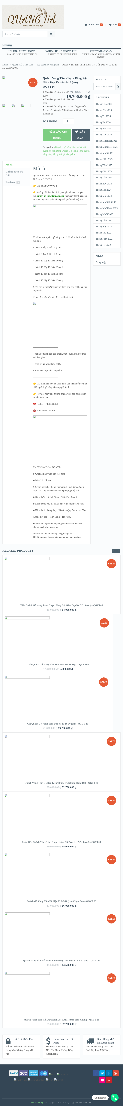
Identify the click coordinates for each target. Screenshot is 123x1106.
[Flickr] (102, 1080)
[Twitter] (102, 1073)
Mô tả (9, 164)
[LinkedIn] (109, 1073)
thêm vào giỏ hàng (57, 134)
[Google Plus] (116, 1073)
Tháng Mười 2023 (104, 214)
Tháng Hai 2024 (103, 189)
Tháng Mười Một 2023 (107, 208)
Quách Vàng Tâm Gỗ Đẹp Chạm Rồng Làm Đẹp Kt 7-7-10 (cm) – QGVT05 (61, 960)
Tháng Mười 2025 (104, 153)
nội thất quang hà (38, 1102)
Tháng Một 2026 (104, 134)
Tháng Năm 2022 (104, 239)
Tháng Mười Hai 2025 (106, 140)
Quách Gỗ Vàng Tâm (22, 64)
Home (5, 64)
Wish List (93, 25)
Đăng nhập (101, 262)
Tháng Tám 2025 (104, 165)
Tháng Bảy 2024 (104, 183)
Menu (6, 45)
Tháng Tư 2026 (103, 116)
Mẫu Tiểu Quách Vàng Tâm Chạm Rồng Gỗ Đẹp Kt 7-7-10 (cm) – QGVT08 (61, 842)
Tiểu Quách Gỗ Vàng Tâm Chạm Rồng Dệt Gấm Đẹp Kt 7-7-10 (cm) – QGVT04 (61, 605)
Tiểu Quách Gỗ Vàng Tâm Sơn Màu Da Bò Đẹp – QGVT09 (58, 664)
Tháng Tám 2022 (104, 220)
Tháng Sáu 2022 (103, 232)
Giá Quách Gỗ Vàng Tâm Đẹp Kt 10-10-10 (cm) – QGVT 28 (57, 723)
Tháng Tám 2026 (104, 104)
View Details (61, 575)
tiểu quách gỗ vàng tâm (48, 64)
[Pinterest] (109, 1080)
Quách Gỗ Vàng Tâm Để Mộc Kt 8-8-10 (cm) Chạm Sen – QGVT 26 (61, 901)
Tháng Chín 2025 (104, 159)
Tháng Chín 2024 (104, 171)
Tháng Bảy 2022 (104, 226)
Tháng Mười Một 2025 (107, 147)
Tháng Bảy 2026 (104, 110)
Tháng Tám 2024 (104, 177)
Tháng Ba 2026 (103, 122)
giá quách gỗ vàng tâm (64, 147)
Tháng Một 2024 (104, 196)
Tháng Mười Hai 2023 (106, 202)
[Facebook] (96, 1073)
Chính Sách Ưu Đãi (14, 173)
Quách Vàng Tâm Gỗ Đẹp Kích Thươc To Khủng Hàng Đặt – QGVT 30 (61, 783)
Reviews (12, 182)
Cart (114, 25)
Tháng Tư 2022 (103, 245)
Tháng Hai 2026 (103, 128)
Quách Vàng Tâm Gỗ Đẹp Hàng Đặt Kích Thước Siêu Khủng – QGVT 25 (61, 1019)
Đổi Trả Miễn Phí (23, 1039)
